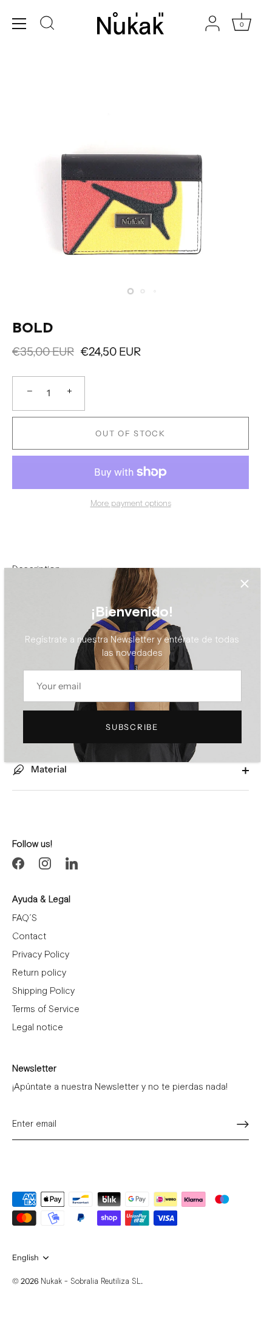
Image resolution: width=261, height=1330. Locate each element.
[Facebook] (18, 862)
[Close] (244, 583)
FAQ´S (24, 918)
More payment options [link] (130, 503)
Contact (29, 936)
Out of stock (130, 433)
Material (48, 769)
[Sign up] (243, 1124)
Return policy (39, 972)
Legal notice (37, 1027)
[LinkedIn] (72, 862)
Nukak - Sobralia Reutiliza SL (91, 1282)
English (25, 1257)
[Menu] (19, 23)
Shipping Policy (43, 991)
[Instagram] (45, 862)
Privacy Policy (40, 954)
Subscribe (132, 727)
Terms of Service (46, 1009)
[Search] (47, 25)
